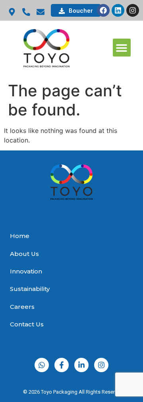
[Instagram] (132, 10)
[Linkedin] (118, 10)
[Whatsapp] (42, 365)
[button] (122, 48)
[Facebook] (103, 10)
